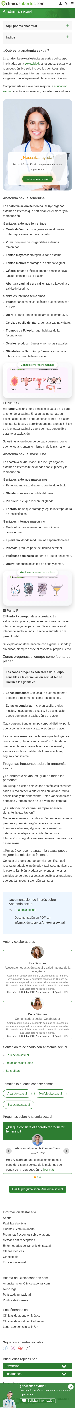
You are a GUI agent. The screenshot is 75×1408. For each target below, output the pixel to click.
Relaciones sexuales (19, 1062)
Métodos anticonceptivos (19, 1240)
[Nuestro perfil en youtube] (20, 1349)
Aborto (7, 1218)
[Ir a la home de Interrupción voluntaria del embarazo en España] (23, 4)
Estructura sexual (18, 1104)
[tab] (35, 1177)
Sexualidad (13, 1070)
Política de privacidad (17, 1294)
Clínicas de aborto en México (21, 1315)
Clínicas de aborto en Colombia (23, 1321)
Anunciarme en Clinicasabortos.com (26, 1283)
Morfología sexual (50, 1093)
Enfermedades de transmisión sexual (27, 1245)
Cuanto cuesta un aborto (19, 1229)
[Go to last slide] (9, 1151)
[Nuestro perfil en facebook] (5, 1349)
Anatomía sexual (25, 909)
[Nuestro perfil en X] (28, 1349)
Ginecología (11, 1256)
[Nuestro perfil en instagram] (13, 1349)
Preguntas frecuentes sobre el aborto (26, 1234)
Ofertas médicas (13, 1251)
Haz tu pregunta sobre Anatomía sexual (37, 1189)
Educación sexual (17, 1055)
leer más (48, 1169)
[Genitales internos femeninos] (37, 380)
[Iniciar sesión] (60, 4)
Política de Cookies (15, 1300)
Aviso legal (10, 1289)
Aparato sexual (17, 1093)
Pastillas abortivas (15, 1223)
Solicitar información (37, 179)
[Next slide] (66, 1151)
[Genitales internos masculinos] (37, 588)
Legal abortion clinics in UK (20, 1326)
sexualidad (32, 63)
